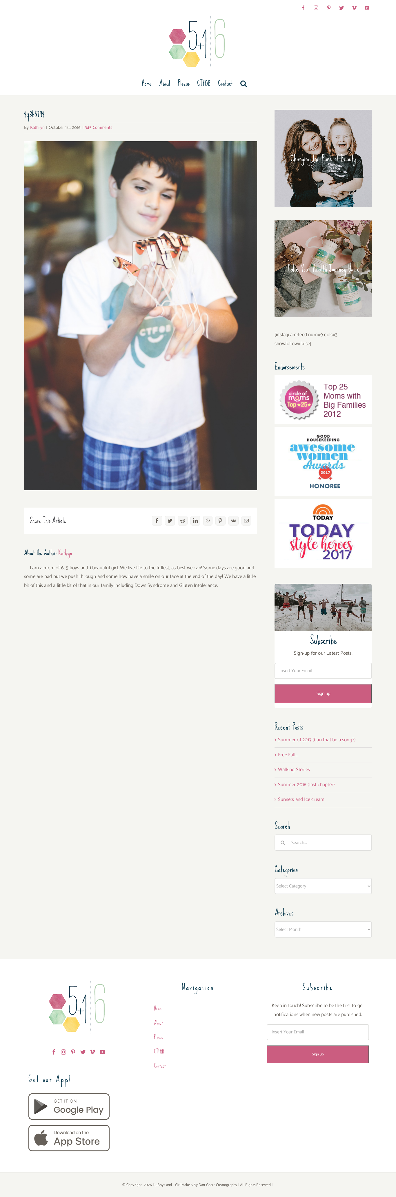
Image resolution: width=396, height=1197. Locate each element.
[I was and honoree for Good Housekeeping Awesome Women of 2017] (323, 431)
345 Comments (98, 127)
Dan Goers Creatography (218, 1185)
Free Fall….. (288, 755)
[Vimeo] (92, 1052)
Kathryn (37, 127)
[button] (243, 83)
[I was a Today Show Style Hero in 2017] (323, 503)
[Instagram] (63, 1052)
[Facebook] (54, 1052)
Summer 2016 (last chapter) (306, 785)
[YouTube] (102, 1052)
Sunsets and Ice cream (301, 799)
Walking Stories (294, 770)
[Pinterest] (73, 1052)
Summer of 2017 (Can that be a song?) (317, 740)
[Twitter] (83, 1052)
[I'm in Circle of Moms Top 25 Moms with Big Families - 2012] (323, 380)
